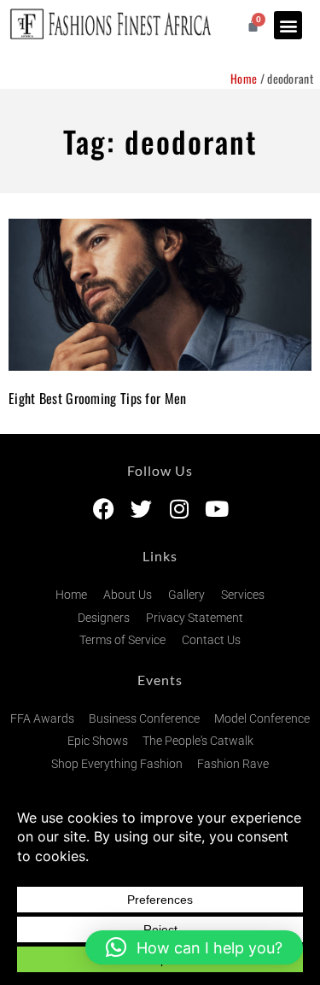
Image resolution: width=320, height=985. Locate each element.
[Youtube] (216, 508)
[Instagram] (178, 508)
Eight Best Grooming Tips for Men (98, 398)
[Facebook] (103, 508)
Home (243, 78)
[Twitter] (141, 508)
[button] (288, 25)
